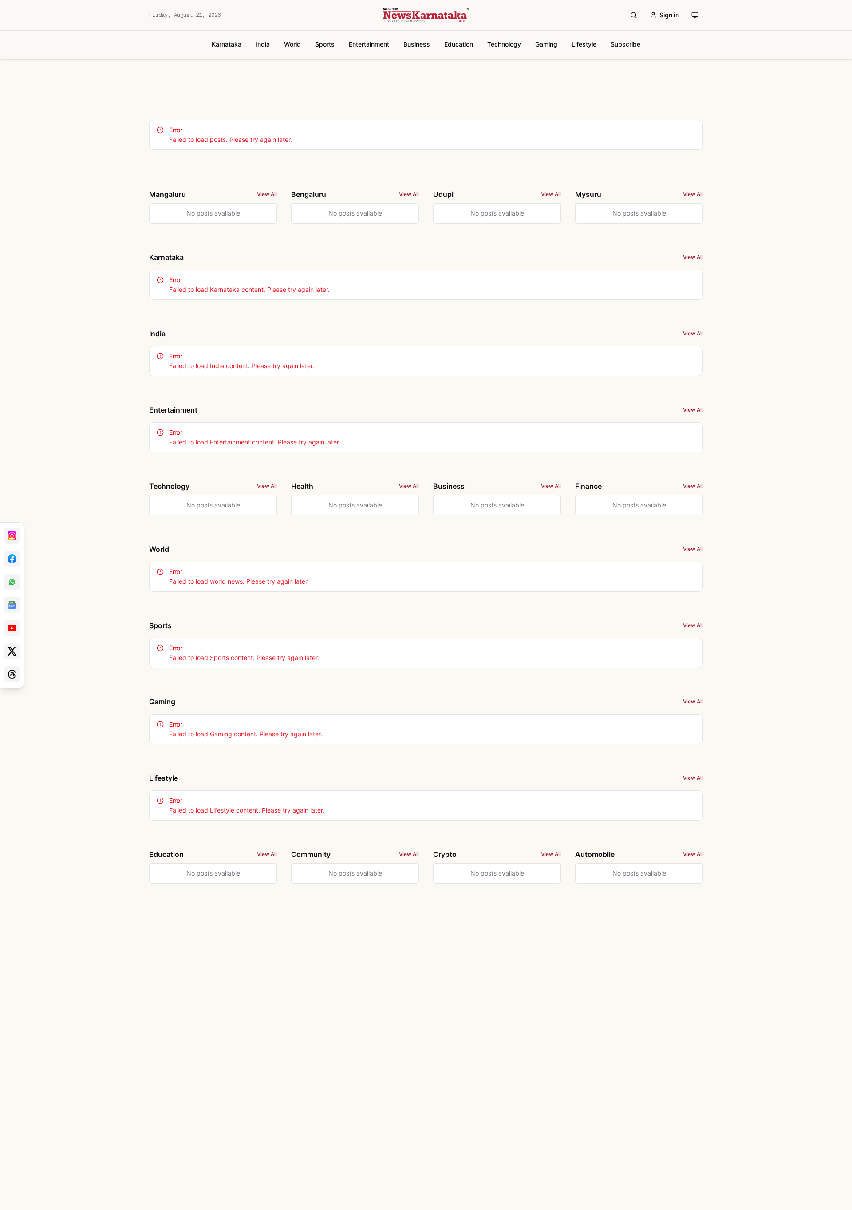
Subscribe (625, 44)
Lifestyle (584, 44)
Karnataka (226, 44)
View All (267, 194)
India (263, 44)
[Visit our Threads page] (12, 674)
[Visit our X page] (12, 651)
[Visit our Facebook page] (12, 559)
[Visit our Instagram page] (12, 536)
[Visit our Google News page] (12, 605)
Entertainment (369, 44)
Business (416, 44)
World (292, 44)
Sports (325, 44)
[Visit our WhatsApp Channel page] (12, 582)
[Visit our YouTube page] (12, 628)
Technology (504, 44)
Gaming (546, 44)
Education (458, 44)
